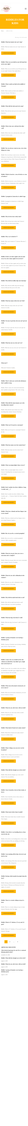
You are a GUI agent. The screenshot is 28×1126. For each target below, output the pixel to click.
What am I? (4, 363)
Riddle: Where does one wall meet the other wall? (12, 127)
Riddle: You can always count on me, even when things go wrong (13, 149)
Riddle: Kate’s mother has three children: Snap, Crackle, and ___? (13, 488)
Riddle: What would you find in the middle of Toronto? (13, 85)
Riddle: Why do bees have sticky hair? (11, 216)
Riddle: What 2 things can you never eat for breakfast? (12, 749)
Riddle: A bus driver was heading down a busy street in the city (13, 833)
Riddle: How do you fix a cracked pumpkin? (13, 533)
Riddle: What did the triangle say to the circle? (13, 770)
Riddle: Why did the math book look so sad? (13, 597)
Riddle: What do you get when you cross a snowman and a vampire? (12, 554)
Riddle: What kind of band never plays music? (13, 728)
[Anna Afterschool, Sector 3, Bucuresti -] (6, 9)
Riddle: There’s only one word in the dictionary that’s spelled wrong (13, 382)
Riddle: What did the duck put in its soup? (12, 106)
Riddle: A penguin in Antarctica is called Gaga (13, 196)
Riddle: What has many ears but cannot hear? (13, 445)
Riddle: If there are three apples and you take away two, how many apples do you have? (13, 257)
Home (2, 30)
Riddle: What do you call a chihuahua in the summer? (12, 576)
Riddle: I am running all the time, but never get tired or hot (13, 855)
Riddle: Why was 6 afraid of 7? (9, 236)
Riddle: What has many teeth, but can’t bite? (13, 300)
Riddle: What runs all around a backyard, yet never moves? (13, 686)
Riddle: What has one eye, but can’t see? (11, 343)
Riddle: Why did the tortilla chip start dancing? (13, 280)
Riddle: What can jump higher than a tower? (13, 465)
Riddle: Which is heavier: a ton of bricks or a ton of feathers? (14, 175)
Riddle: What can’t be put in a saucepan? (12, 425)
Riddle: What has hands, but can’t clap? (11, 42)
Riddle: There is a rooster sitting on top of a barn (12, 901)
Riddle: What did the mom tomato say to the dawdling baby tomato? (12, 404)
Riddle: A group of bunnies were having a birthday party (12, 638)
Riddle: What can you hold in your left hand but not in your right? (14, 63)
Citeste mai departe (8, 52)
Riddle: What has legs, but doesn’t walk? (12, 617)
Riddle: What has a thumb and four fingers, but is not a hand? (13, 512)
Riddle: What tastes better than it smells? (12, 812)
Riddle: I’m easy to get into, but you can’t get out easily (14, 322)
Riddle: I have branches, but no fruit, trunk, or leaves (13, 791)
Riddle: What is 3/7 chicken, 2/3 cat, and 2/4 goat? (12, 923)
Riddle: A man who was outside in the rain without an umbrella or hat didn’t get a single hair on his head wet (13, 661)
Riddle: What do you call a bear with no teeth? (13, 707)
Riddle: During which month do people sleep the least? (14, 877)
